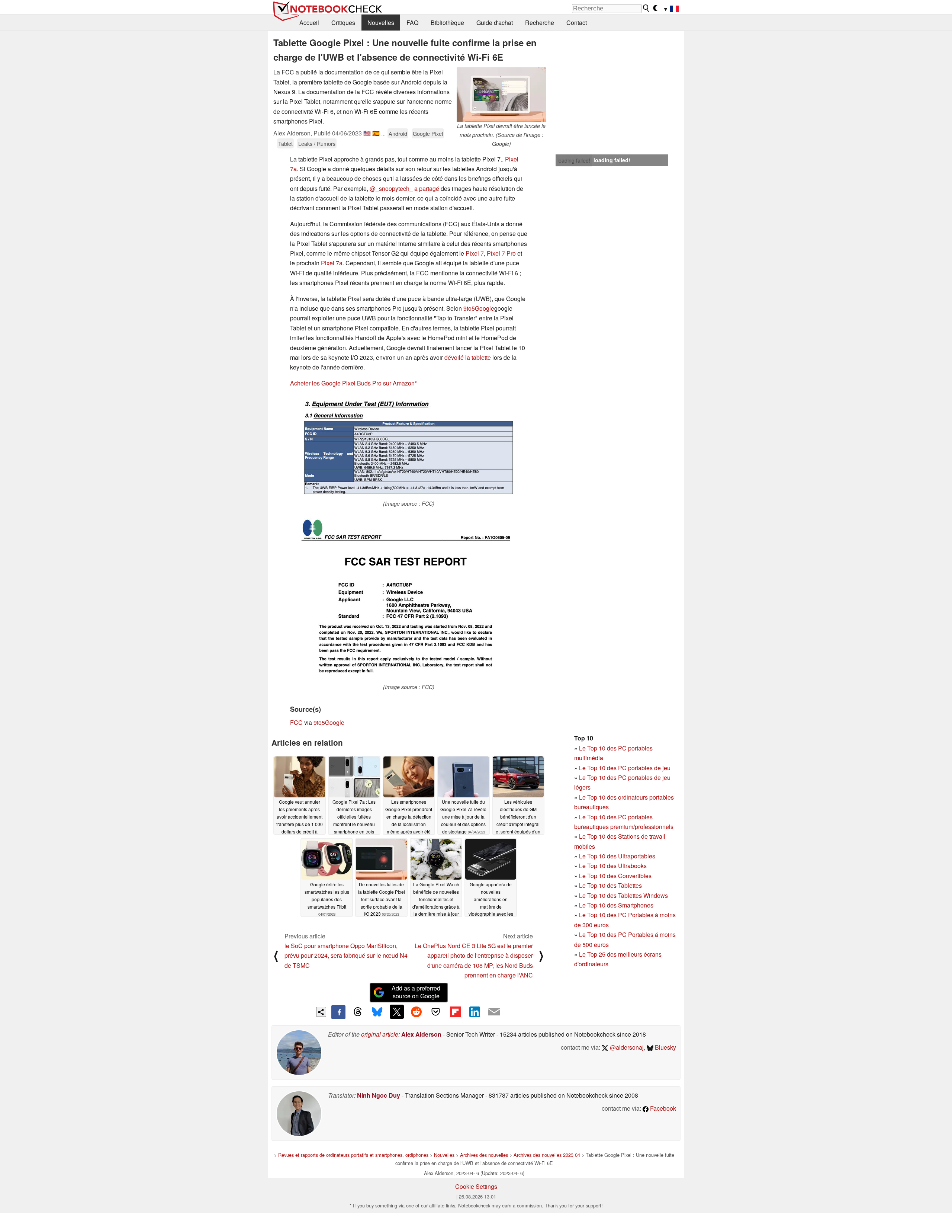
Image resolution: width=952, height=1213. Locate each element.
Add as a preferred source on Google (416, 992)
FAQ (412, 22)
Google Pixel (428, 133)
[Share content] (321, 1012)
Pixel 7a (331, 263)
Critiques (343, 22)
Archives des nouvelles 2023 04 (547, 1154)
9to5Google (478, 308)
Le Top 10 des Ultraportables (617, 856)
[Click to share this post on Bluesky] (377, 1012)
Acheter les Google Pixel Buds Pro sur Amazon (352, 383)
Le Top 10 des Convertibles (615, 875)
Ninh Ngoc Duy (378, 1095)
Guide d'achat (494, 22)
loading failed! (573, 160)
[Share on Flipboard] (455, 1012)
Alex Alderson (421, 1034)
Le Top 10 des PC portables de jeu (624, 768)
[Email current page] (494, 1012)
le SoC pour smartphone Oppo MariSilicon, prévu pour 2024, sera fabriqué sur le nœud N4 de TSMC (346, 955)
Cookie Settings (476, 1186)
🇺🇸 (367, 133)
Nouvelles (380, 22)
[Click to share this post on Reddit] (416, 1012)
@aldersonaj (626, 1047)
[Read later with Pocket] (436, 1012)
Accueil (309, 22)
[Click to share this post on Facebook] (338, 1012)
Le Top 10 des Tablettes (610, 885)
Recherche (539, 22)
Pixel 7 (475, 253)
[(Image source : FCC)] (408, 446)
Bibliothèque (447, 22)
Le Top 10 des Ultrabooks (613, 865)
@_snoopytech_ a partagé (404, 188)
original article (379, 1034)
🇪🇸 (376, 133)
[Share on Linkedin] (474, 1012)
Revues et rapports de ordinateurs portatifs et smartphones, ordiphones (353, 1154)
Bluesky (664, 1047)
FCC (296, 722)
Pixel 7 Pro (501, 253)
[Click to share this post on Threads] (358, 1012)
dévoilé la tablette (467, 357)
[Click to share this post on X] (397, 1012)
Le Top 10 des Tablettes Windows (623, 895)
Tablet (285, 143)
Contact (576, 22)
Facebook (662, 1108)
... (383, 133)
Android (398, 133)
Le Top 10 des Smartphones (616, 905)
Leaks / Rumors (316, 143)
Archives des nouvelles (484, 1154)
